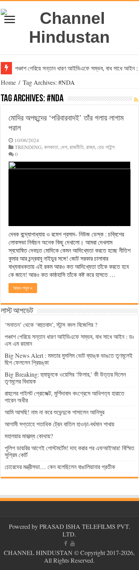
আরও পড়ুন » (22, 288)
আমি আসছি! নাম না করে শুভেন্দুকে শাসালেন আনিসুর (54, 412)
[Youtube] (73, 543)
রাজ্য (90, 147)
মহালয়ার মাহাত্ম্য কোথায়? (29, 436)
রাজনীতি (77, 147)
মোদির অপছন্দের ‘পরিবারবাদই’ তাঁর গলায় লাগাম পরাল (66, 122)
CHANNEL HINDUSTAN (39, 552)
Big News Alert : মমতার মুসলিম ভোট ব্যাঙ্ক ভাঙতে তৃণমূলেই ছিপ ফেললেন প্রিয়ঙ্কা (68, 358)
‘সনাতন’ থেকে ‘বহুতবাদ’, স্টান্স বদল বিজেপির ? (51, 324)
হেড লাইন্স (106, 147)
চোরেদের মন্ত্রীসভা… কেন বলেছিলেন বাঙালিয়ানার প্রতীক (60, 467)
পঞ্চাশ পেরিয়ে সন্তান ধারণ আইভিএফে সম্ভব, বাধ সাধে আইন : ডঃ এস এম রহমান (69, 339)
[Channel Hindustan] (69, 26)
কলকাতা (51, 147)
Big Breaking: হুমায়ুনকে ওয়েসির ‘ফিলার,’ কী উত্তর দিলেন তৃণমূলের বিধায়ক (65, 377)
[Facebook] (65, 543)
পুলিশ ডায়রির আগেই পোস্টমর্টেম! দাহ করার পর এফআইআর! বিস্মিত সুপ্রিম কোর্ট (69, 451)
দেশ (64, 147)
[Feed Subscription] (136, 99)
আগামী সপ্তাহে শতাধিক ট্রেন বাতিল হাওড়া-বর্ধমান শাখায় (59, 424)
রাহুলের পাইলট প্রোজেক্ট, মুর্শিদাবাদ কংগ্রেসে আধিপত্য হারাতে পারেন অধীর (64, 396)
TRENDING (28, 147)
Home (8, 82)
